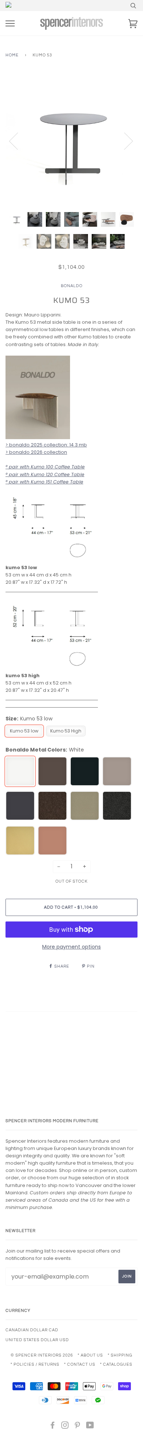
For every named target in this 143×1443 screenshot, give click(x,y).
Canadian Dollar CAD (32, 1330)
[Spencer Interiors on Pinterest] (77, 1427)
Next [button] (124, 140)
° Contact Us (79, 1364)
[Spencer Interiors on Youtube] (90, 1427)
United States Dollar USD (37, 1340)
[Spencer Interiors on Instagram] (65, 1427)
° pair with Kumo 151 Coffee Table (44, 482)
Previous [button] (18, 140)
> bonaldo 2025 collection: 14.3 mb (46, 445)
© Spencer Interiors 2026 (42, 1355)
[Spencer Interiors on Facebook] (52, 1427)
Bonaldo (71, 286)
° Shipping (120, 1355)
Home (12, 55)
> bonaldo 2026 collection (36, 452)
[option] (72, 141)
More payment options (71, 946)
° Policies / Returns (35, 1364)
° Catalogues (116, 1364)
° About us (90, 1355)
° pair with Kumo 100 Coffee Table (45, 467)
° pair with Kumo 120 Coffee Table (45, 474)
